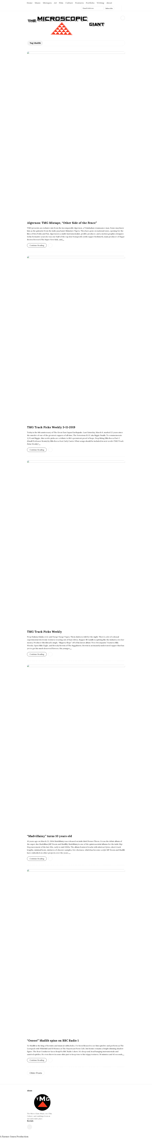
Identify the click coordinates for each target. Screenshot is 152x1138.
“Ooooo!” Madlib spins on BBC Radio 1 (53, 1040)
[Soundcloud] (118, 8)
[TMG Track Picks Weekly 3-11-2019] (76, 339)
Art (55, 3)
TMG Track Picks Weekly (44, 631)
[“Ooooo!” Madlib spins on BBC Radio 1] (76, 953)
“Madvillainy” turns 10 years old (49, 836)
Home (29, 3)
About (109, 3)
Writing (100, 3)
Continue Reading (37, 245)
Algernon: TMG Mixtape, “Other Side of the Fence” (62, 223)
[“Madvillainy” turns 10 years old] (76, 748)
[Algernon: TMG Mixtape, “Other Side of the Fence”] (76, 135)
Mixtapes (47, 3)
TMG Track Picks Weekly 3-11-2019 (51, 427)
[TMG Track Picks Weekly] (76, 544)
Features (79, 3)
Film (61, 3)
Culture (69, 3)
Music (38, 3)
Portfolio (90, 3)
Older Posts (36, 1073)
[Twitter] (116, 8)
